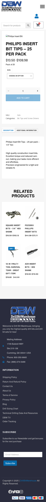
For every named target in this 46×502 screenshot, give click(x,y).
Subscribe (10, 463)
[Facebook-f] (9, 492)
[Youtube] (17, 492)
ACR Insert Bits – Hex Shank (30, 267)
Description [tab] (8, 130)
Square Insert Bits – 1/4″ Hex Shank (13, 228)
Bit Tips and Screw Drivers (28, 118)
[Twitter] (13, 492)
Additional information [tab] (27, 130)
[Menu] (34, 6)
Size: (9, 70)
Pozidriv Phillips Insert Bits (31, 228)
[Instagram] (20, 492)
